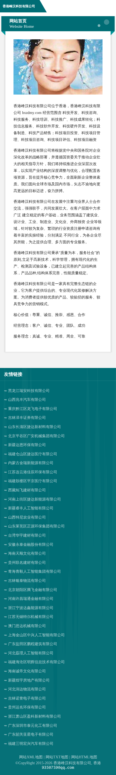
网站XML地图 (31, 757)
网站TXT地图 (57, 757)
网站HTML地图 (84, 757)
